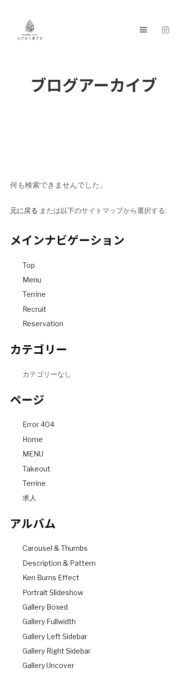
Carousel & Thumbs (55, 548)
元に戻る (24, 210)
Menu (31, 279)
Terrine (34, 294)
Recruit (34, 309)
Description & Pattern (59, 563)
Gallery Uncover (48, 665)
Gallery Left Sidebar (54, 636)
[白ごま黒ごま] (30, 30)
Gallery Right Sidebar (56, 651)
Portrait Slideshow (52, 592)
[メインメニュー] (144, 29)
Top (28, 265)
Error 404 (38, 424)
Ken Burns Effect (50, 577)
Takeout (36, 468)
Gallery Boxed (45, 607)
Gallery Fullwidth (49, 621)
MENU (32, 454)
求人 (29, 497)
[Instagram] (165, 29)
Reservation (42, 323)
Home (32, 439)
